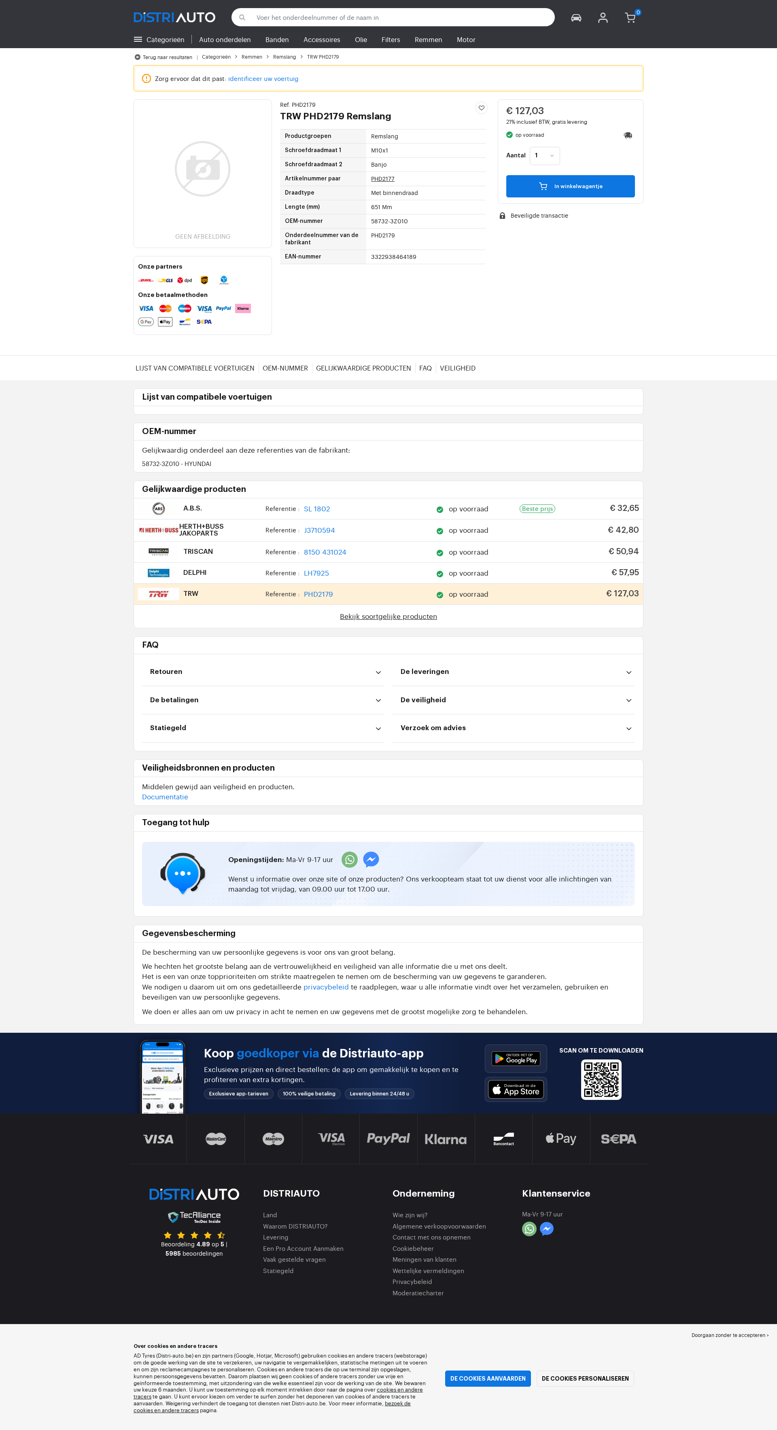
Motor (466, 39)
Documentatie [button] (165, 796)
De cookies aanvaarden (488, 1378)
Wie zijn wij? (410, 1214)
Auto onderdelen (225, 39)
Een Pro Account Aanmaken (303, 1248)
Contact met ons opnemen (432, 1237)
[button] (576, 17)
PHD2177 (383, 178)
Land (270, 1214)
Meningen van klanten (424, 1259)
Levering (276, 1237)
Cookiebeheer (413, 1248)
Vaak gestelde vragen (294, 1259)
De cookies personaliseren (585, 1378)
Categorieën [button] (165, 39)
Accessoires (322, 39)
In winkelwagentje (578, 186)
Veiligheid (458, 367)
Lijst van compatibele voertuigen (195, 367)
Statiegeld (278, 1270)
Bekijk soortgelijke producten (388, 616)
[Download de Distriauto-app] (516, 1058)
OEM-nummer (285, 367)
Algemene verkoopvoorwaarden (439, 1226)
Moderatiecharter (418, 1292)
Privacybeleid (412, 1281)
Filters (391, 39)
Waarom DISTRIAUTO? (295, 1226)
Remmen (428, 39)
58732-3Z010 (176, 463)
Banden (277, 39)
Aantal (516, 156)
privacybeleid (326, 986)
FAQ (425, 367)
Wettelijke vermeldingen (428, 1270)
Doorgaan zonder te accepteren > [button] (730, 1335)
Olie (361, 39)
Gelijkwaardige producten (363, 367)
